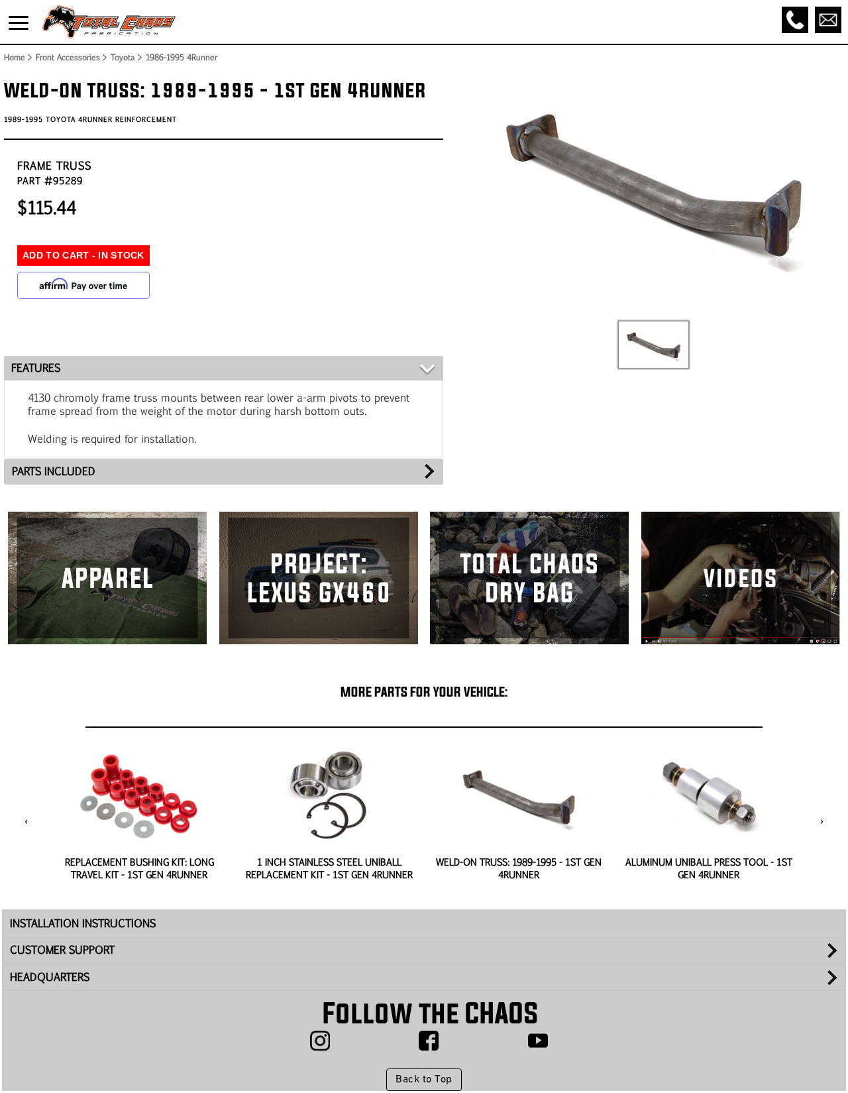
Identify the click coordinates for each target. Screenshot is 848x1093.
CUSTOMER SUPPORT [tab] (62, 949)
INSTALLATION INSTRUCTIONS (83, 923)
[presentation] (26, 822)
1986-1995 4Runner (181, 57)
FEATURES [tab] (35, 367)
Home (14, 57)
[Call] (795, 20)
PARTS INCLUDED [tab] (53, 471)
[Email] (828, 20)
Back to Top (424, 1079)
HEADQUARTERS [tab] (49, 977)
